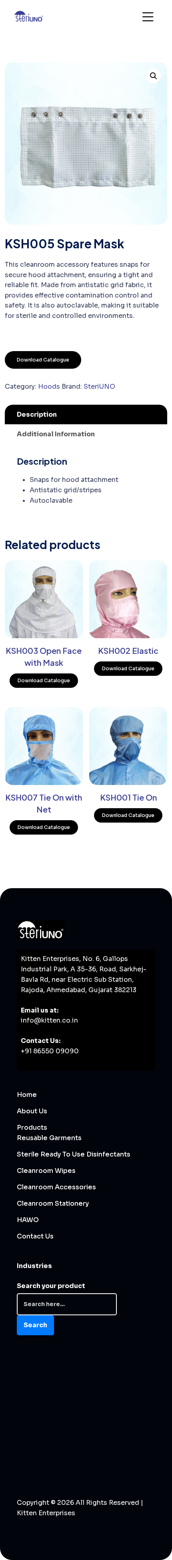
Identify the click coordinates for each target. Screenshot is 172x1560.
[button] (153, 76)
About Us (32, 1111)
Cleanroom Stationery (53, 1203)
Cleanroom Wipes (46, 1171)
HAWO (28, 1220)
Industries (34, 1266)
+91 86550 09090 (50, 1051)
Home (27, 1095)
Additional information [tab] (56, 434)
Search (35, 1325)
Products (32, 1127)
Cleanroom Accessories (56, 1187)
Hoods (49, 386)
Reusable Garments (49, 1138)
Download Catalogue (43, 360)
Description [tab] (37, 414)
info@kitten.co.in (49, 1020)
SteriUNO (99, 386)
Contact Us (35, 1236)
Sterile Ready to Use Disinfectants (73, 1154)
